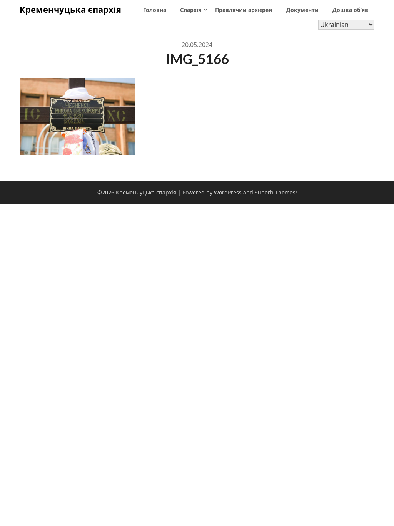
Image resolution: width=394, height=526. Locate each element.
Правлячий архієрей (243, 9)
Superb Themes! (276, 192)
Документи (302, 9)
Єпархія (190, 9)
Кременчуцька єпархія (70, 9)
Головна (154, 9)
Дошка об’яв (350, 9)
